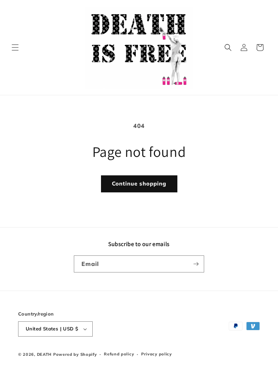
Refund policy (119, 354)
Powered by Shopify (75, 354)
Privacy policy (156, 354)
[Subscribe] (196, 263)
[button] (15, 47)
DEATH (45, 354)
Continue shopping (139, 183)
